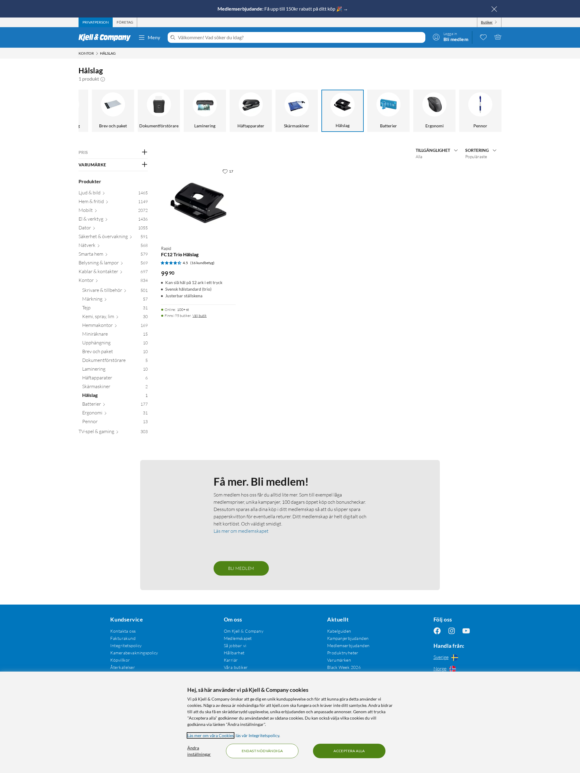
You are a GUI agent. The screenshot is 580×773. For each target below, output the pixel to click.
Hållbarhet (234, 652)
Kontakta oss (123, 631)
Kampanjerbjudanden (348, 638)
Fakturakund (123, 638)
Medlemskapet (238, 638)
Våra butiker (236, 667)
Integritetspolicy (126, 645)
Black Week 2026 (344, 667)
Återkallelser (122, 667)
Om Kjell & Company (244, 631)
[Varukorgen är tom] (498, 37)
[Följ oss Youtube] (466, 631)
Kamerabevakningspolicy (134, 652)
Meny (154, 37)
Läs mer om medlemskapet (241, 531)
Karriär (231, 660)
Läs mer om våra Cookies (210, 735)
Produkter (90, 181)
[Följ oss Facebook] (437, 631)
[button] (102, 78)
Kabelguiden (339, 631)
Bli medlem (241, 568)
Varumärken (339, 660)
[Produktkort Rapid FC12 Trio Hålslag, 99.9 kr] (198, 203)
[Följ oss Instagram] (451, 631)
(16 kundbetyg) (202, 262)
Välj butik (199, 315)
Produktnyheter (343, 652)
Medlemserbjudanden (348, 645)
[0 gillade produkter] (483, 37)
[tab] (96, 22)
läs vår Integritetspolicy (257, 735)
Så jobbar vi (235, 645)
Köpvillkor (120, 660)
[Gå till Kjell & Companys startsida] (106, 37)
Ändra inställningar (199, 751)
